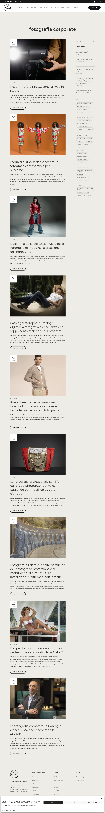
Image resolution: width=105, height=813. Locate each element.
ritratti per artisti (82, 167)
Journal (69, 7)
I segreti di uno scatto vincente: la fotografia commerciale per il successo (34, 166)
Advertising (35, 780)
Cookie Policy (5, 810)
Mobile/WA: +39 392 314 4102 (18, 791)
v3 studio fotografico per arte (85, 189)
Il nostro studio (58, 780)
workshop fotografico (84, 195)
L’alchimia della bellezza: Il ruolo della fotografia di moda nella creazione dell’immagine (37, 247)
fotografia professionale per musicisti (85, 132)
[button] (102, 798)
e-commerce (88, 115)
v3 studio (80, 185)
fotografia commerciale (84, 117)
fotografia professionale (85, 129)
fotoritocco (81, 138)
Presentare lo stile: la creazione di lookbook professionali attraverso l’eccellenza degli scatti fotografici (34, 406)
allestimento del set (83, 106)
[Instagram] (97, 2)
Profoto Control (82, 159)
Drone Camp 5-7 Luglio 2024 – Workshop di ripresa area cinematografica (85, 81)
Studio (40, 7)
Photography (30, 7)
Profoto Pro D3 (81, 162)
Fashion (34, 777)
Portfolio (60, 7)
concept (79, 115)
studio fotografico (83, 180)
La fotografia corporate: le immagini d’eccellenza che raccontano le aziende (36, 730)
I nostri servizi (58, 784)
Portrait (34, 790)
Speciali (53, 7)
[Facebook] (94, 2)
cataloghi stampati (82, 112)
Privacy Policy (12, 810)
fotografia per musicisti (84, 126)
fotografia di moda (83, 123)
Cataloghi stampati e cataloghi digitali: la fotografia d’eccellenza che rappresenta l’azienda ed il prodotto (36, 327)
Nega (73, 802)
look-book (80, 141)
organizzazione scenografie (81, 150)
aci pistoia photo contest (84, 103)
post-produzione (82, 153)
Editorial (34, 784)
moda (86, 144)
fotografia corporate (83, 120)
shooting (80, 174)
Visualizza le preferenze (93, 802)
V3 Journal (14, 82)
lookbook (89, 141)
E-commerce (35, 787)
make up (79, 144)
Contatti (76, 7)
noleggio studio (82, 147)
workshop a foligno (83, 192)
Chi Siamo (21, 7)
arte (78, 109)
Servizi (46, 7)
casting (85, 109)
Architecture (35, 794)
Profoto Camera (82, 156)
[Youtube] (100, 2)
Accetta (53, 802)
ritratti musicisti (82, 165)
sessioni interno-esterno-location (85, 171)
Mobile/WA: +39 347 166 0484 (18, 789)
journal (90, 138)
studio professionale (83, 183)
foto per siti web (82, 135)
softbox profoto (82, 177)
